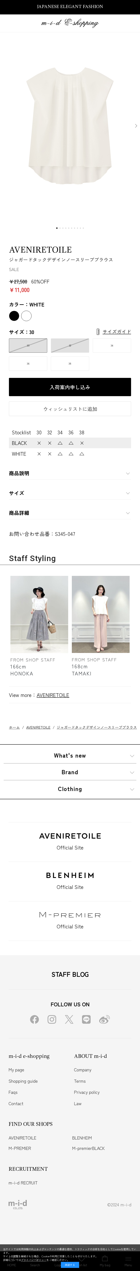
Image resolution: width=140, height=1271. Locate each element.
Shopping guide (23, 1081)
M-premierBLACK (88, 1148)
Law (77, 1103)
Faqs (13, 1092)
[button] (135, 125)
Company (82, 1069)
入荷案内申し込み (70, 387)
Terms (80, 1081)
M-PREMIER (20, 1148)
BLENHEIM (82, 1138)
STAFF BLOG (70, 974)
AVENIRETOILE (40, 250)
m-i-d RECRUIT (23, 1182)
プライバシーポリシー (33, 1260)
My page (16, 1069)
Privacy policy (87, 1092)
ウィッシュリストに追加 (70, 408)
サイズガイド (117, 331)
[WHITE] (70, 125)
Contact (16, 1103)
